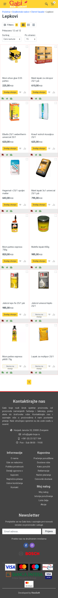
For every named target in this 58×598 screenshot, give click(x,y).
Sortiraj (5, 35)
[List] (33, 24)
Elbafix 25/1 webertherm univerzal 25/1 (14, 135)
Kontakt (14, 487)
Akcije (43, 504)
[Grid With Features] (28, 24)
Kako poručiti (43, 466)
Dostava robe (43, 462)
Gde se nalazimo (14, 462)
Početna (6, 12)
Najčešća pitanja (15, 479)
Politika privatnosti (14, 466)
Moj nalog (43, 492)
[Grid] (23, 24)
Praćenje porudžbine (43, 458)
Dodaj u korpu (10, 92)
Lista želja (43, 500)
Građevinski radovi (20, 12)
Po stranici (30, 35)
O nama (14, 458)
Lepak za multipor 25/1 (42, 356)
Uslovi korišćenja (14, 483)
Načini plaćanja (43, 475)
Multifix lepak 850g (40, 247)
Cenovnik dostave (43, 479)
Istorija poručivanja (43, 496)
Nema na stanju (39, 314)
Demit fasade (37, 12)
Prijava (49, 531)
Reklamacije (43, 470)
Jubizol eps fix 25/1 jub (13, 303)
